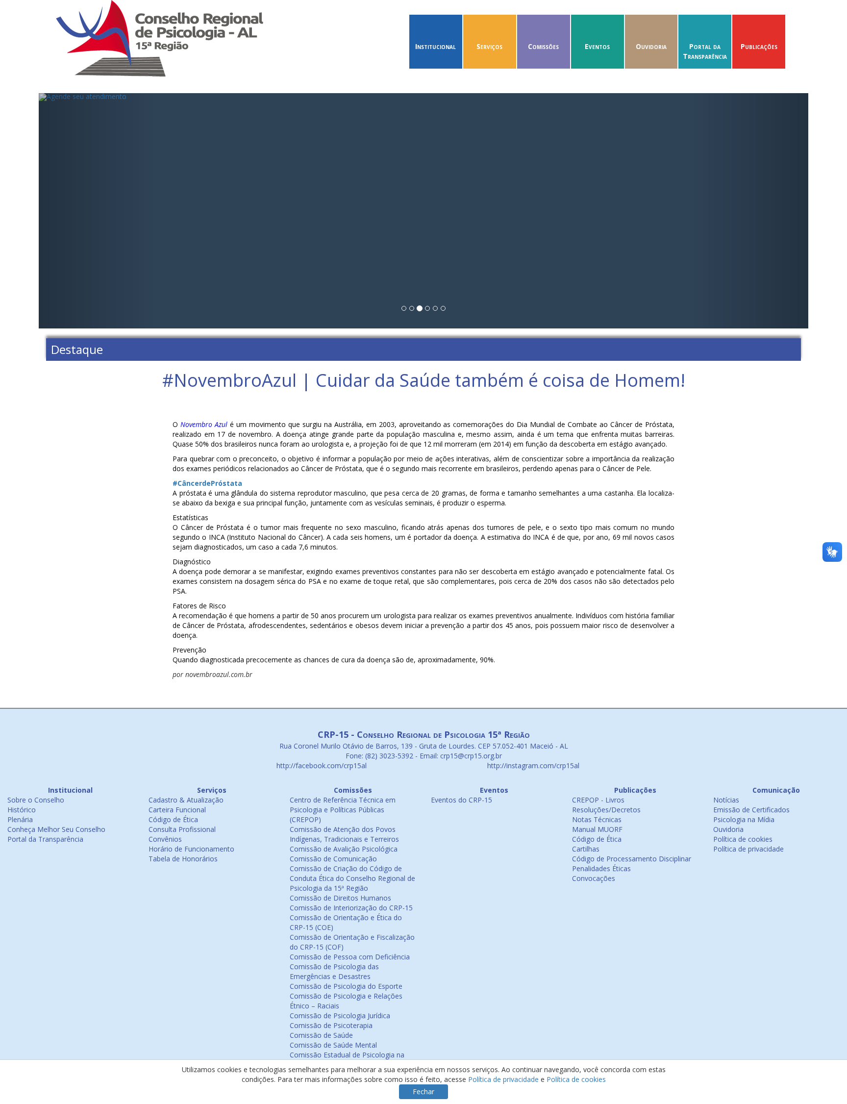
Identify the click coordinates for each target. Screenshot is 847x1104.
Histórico (21, 809)
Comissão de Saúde (321, 1035)
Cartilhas (585, 848)
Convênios (165, 839)
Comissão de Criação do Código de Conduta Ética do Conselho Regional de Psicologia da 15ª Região (352, 878)
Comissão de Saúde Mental (333, 1045)
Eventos (597, 46)
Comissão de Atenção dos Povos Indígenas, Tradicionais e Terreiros (344, 834)
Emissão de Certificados (751, 809)
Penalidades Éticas (601, 868)
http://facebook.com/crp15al (320, 765)
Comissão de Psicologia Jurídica (340, 1015)
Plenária (20, 819)
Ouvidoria (651, 46)
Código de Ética (173, 819)
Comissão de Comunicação (333, 858)
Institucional (435, 46)
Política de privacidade (748, 848)
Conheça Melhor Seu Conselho (56, 829)
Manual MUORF (597, 829)
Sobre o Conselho (35, 799)
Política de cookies (742, 839)
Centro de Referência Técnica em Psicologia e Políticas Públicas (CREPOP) (343, 809)
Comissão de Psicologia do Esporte (346, 986)
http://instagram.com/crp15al (532, 765)
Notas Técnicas (597, 819)
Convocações (593, 878)
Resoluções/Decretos (606, 809)
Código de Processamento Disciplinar (631, 858)
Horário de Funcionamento (191, 848)
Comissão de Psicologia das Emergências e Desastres (334, 971)
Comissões (543, 46)
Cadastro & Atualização (186, 799)
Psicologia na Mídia (743, 819)
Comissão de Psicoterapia (331, 1025)
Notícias (726, 799)
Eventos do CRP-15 (461, 799)
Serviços (489, 46)
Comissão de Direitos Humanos (340, 898)
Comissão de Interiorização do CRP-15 (351, 907)
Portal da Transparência (705, 51)
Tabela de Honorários (183, 858)
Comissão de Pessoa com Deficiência (350, 956)
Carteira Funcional (177, 809)
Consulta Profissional (182, 829)
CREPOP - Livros (598, 799)
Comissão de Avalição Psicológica (344, 848)
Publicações (759, 46)
